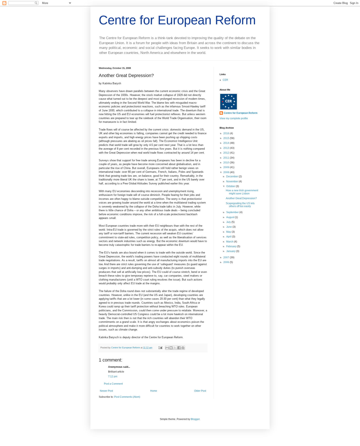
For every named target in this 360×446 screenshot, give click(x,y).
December (232, 176)
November (232, 181)
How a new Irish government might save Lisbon (242, 192)
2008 (226, 172)
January (231, 251)
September (232, 212)
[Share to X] (175, 348)
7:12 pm (112, 376)
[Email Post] (160, 347)
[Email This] (167, 348)
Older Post (200, 390)
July (228, 222)
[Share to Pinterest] (183, 348)
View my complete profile (234, 118)
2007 (226, 257)
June (229, 226)
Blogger (195, 419)
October (231, 186)
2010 (226, 162)
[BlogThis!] (171, 348)
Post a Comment (113, 383)
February (231, 246)
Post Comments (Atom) (127, 396)
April (229, 236)
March (230, 241)
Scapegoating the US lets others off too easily (240, 205)
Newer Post (106, 390)
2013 (226, 148)
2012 (226, 152)
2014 (226, 143)
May (229, 231)
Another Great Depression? (241, 198)
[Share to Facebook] (179, 348)
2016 (226, 133)
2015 (226, 138)
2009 (226, 167)
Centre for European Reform (177, 20)
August (230, 217)
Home (153, 390)
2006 (226, 262)
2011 (226, 157)
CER (225, 79)
